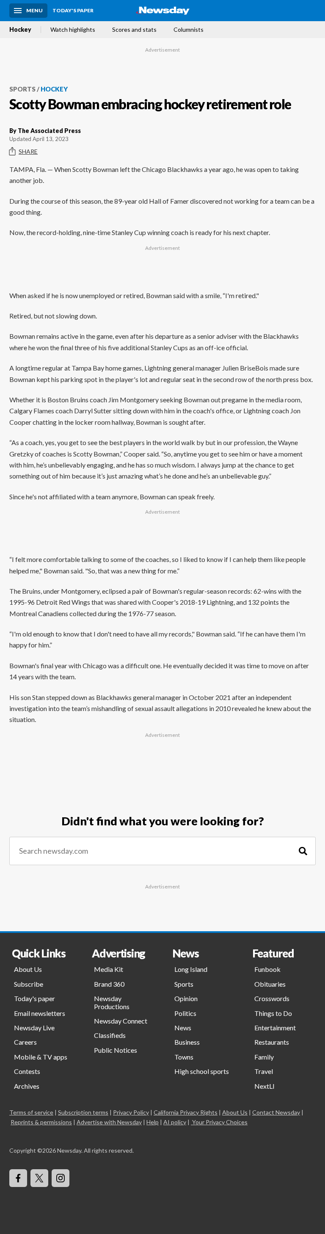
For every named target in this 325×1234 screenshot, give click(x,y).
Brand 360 (109, 984)
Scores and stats (134, 29)
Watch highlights (72, 29)
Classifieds (110, 1035)
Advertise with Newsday (109, 1122)
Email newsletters (39, 1013)
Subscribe (28, 984)
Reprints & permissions (41, 1122)
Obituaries (270, 984)
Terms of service (31, 1112)
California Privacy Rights (186, 1112)
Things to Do (273, 1013)
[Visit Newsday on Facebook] (18, 1178)
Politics (185, 1013)
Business (187, 1042)
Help (152, 1122)
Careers (25, 1042)
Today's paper (34, 998)
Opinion (186, 998)
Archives (26, 1086)
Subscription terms (83, 1112)
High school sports (201, 1071)
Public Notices (115, 1050)
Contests (27, 1071)
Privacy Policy (131, 1112)
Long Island (190, 969)
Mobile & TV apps (40, 1057)
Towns (183, 1057)
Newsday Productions (111, 1002)
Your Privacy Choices (220, 1122)
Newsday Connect (120, 1021)
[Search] (303, 851)
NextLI (264, 1086)
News (182, 1028)
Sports (22, 89)
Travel (263, 1071)
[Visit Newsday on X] (39, 1178)
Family (264, 1057)
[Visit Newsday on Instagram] (60, 1178)
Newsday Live (34, 1028)
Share (28, 151)
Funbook (267, 969)
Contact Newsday (276, 1112)
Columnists (189, 29)
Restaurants (271, 1042)
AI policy (174, 1122)
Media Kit (108, 969)
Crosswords (271, 998)
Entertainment (275, 1028)
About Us (28, 969)
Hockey (20, 29)
